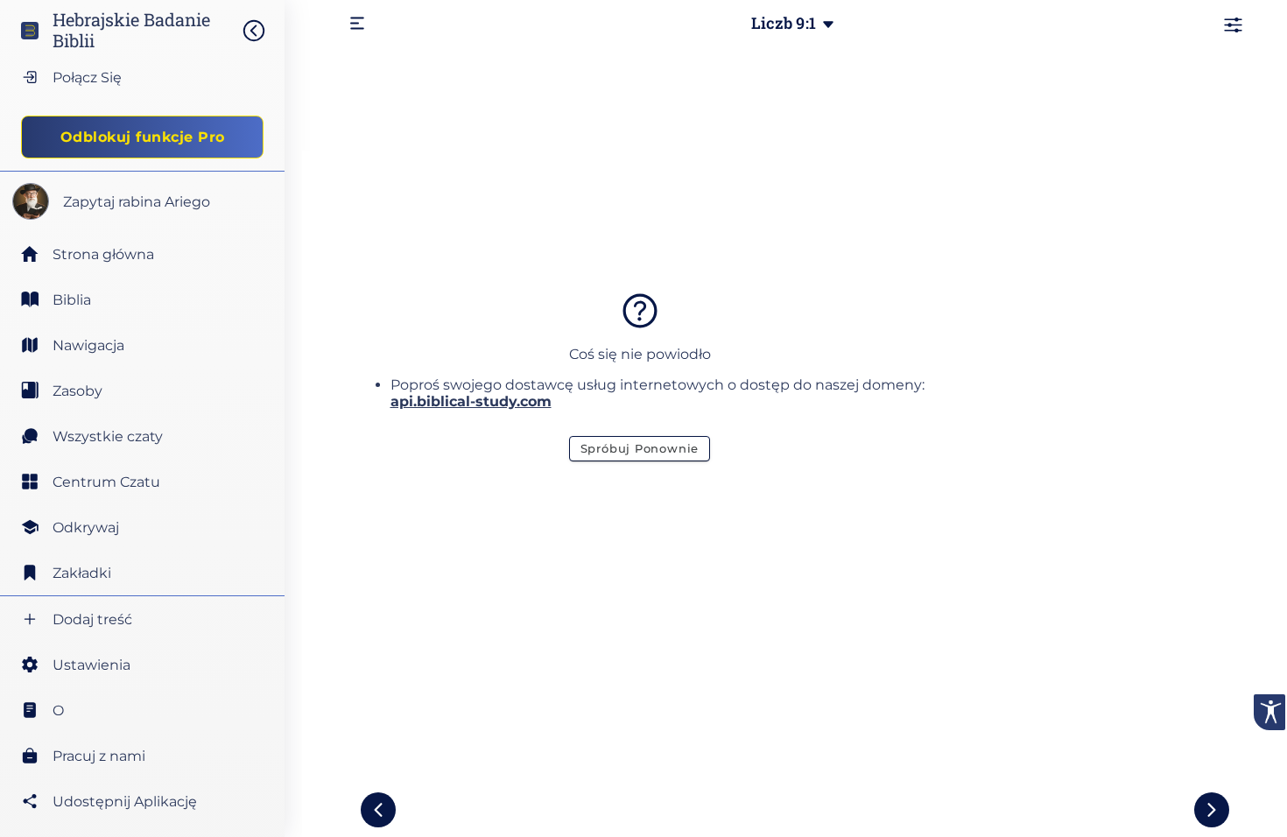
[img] (263, 31)
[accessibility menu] (1269, 712)
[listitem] (142, 299)
